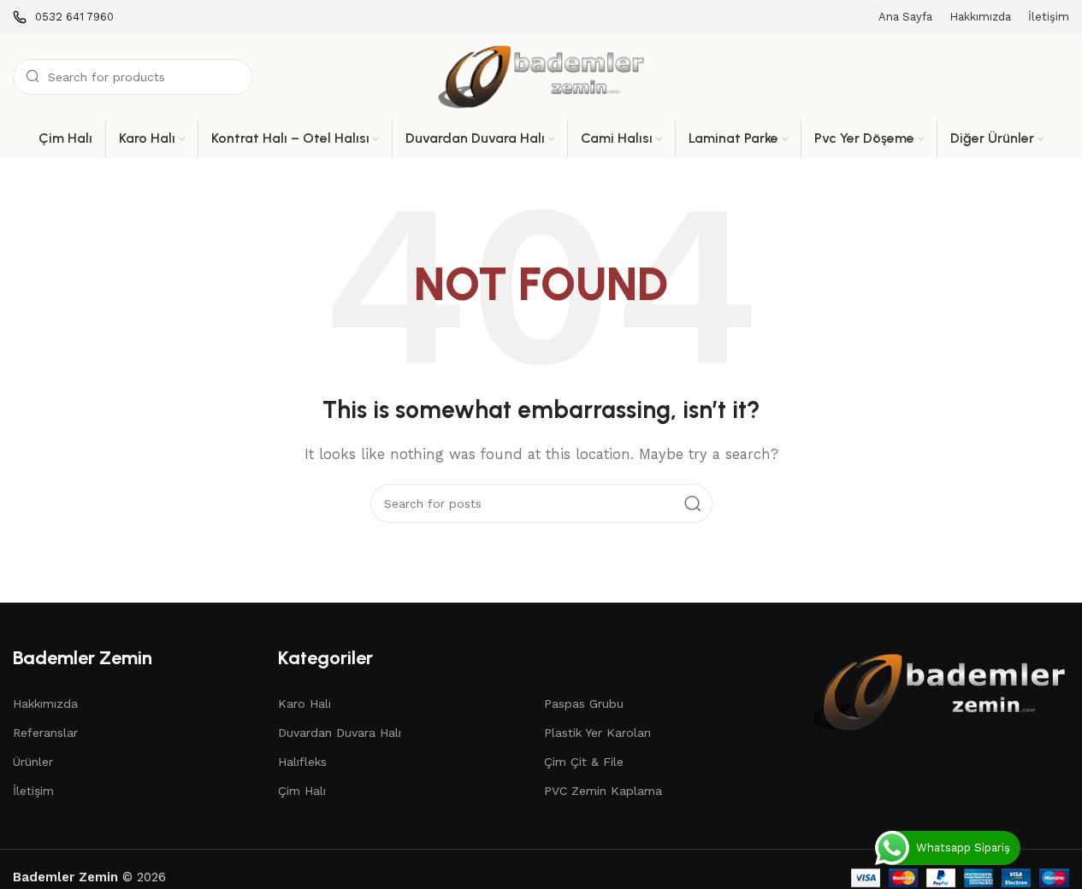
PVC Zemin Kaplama (603, 791)
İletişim (33, 791)
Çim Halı (302, 791)
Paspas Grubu (584, 703)
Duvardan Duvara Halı (339, 732)
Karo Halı (304, 703)
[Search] (692, 503)
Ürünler (33, 761)
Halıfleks (302, 761)
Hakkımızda (45, 703)
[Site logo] (541, 76)
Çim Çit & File (584, 761)
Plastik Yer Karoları (597, 732)
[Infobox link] (63, 17)
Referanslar (45, 732)
